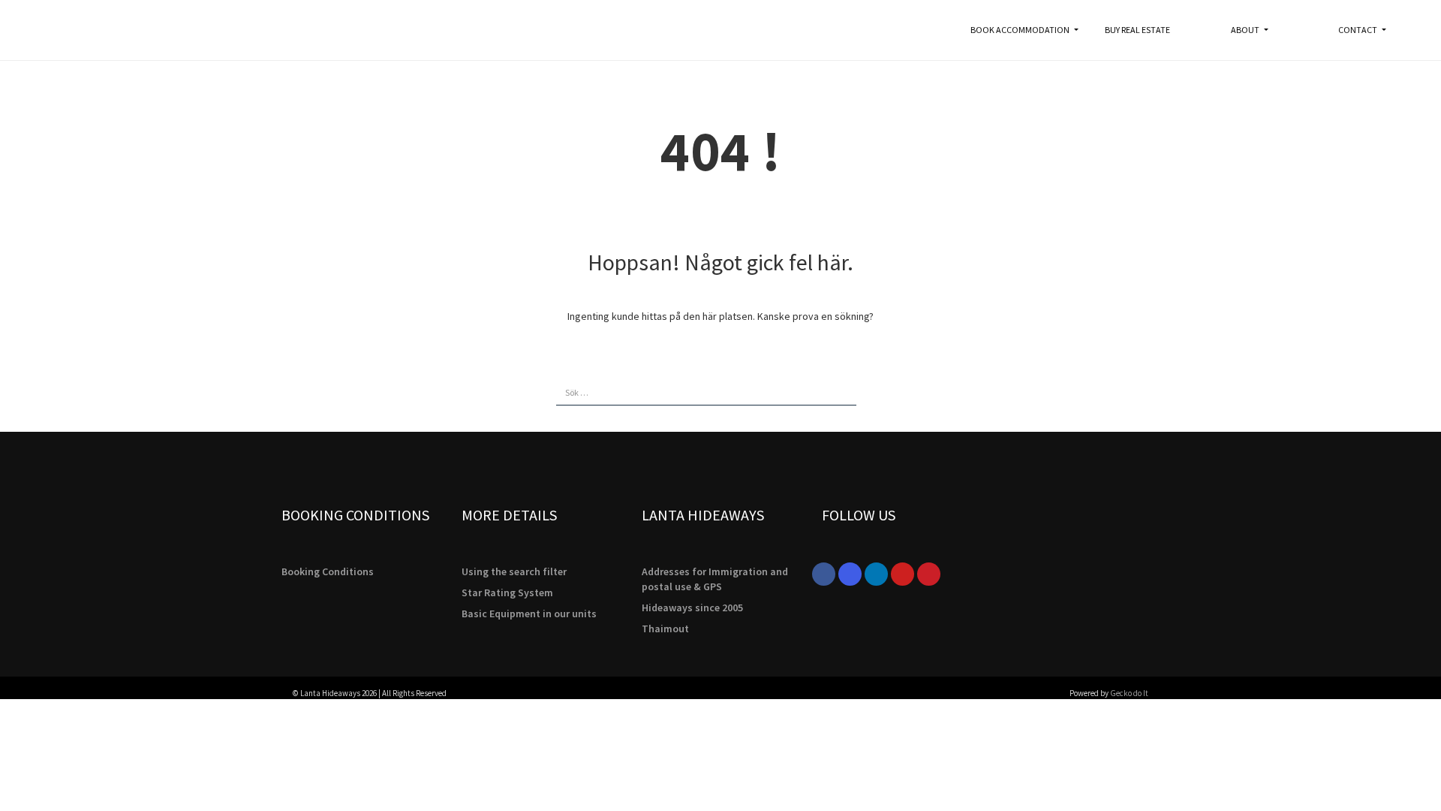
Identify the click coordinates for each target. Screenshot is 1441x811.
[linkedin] (876, 574)
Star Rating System (507, 592)
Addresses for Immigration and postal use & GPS (715, 579)
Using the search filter (514, 571)
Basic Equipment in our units (529, 613)
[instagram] (850, 574)
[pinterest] (928, 574)
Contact (1358, 29)
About (1246, 29)
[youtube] (902, 574)
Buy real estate (1137, 29)
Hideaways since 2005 (692, 607)
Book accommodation (1020, 29)
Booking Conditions (327, 571)
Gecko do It (1129, 693)
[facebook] (823, 574)
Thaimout (665, 628)
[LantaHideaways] (67, 30)
